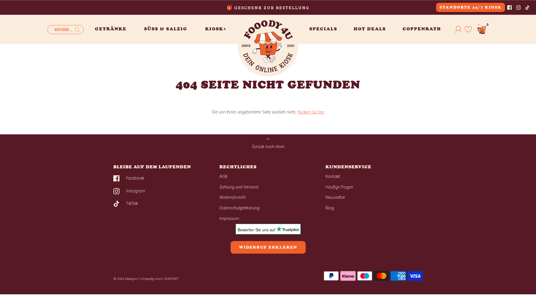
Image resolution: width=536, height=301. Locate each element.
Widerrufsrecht (232, 197)
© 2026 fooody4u (125, 279)
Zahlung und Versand (238, 187)
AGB (223, 176)
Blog (330, 207)
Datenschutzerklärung (239, 207)
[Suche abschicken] (77, 29)
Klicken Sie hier (311, 112)
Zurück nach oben (268, 146)
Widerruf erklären (268, 247)
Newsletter (335, 197)
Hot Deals (370, 28)
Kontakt (333, 176)
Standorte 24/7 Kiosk (470, 7)
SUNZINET (171, 279)
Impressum (229, 218)
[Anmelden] (458, 29)
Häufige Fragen (339, 187)
